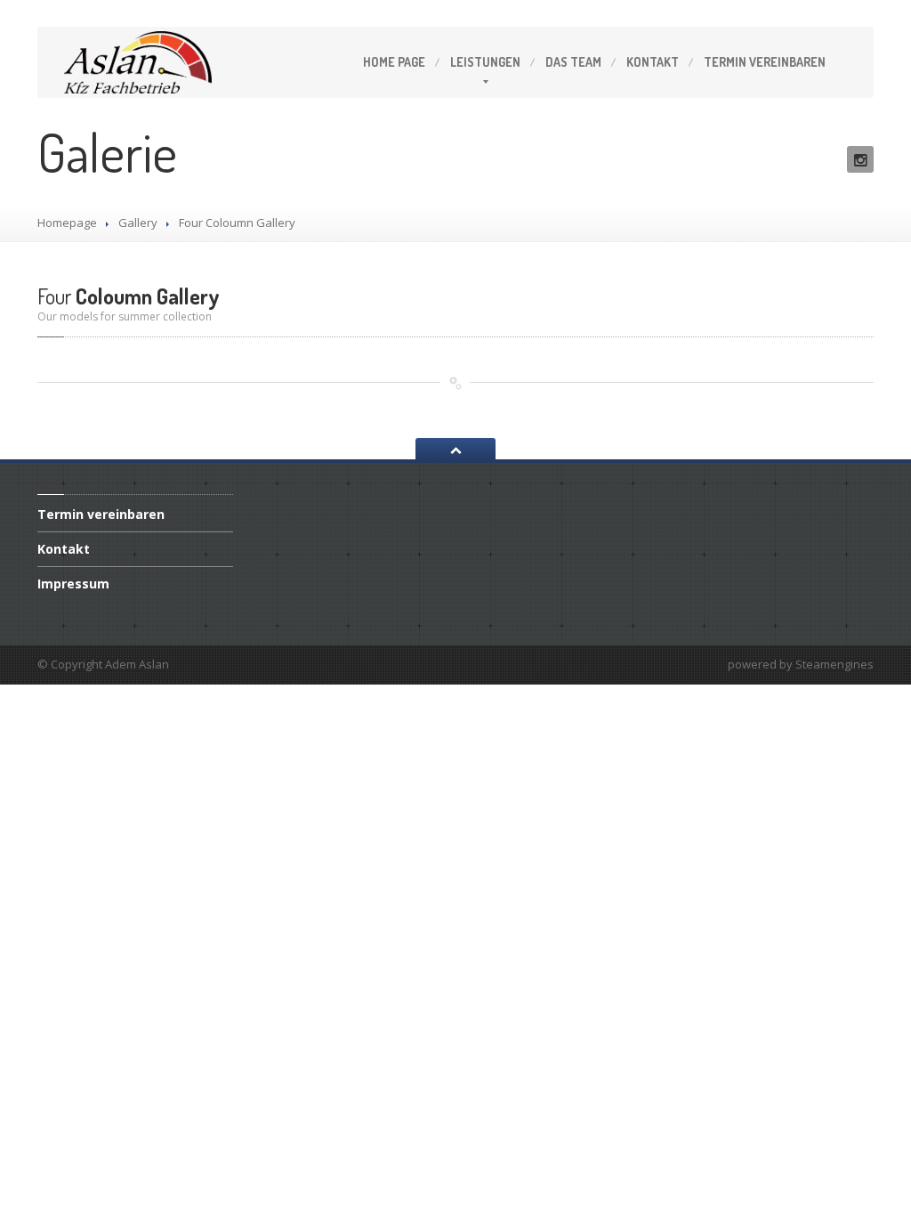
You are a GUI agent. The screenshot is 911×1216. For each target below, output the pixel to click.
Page (394, 61)
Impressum (73, 583)
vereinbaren (765, 61)
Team (573, 61)
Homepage (67, 223)
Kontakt (652, 61)
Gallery (137, 223)
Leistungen (485, 61)
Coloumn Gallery (128, 296)
